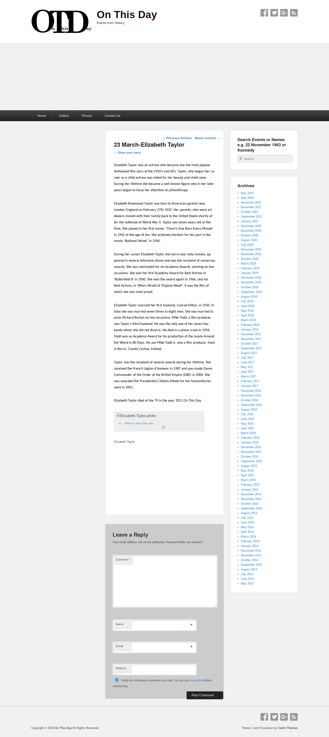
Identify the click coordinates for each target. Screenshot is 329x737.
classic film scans (144, 423)
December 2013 (251, 550)
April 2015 (247, 475)
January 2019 (249, 273)
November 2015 (251, 451)
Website (121, 668)
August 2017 (249, 353)
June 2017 (247, 362)
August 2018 (249, 296)
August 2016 (249, 409)
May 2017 (247, 367)
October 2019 (249, 258)
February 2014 (250, 541)
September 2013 (251, 564)
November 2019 (251, 254)
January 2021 (249, 221)
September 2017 (251, 348)
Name (119, 624)
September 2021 (251, 216)
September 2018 (251, 292)
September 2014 (251, 508)
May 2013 (247, 583)
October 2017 (249, 343)
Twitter (274, 13)
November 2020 (251, 230)
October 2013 (249, 560)
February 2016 (250, 437)
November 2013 (251, 555)
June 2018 (247, 306)
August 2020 (249, 240)
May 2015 (247, 470)
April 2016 (247, 428)
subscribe (196, 680)
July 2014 (247, 517)
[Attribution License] (163, 427)
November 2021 (251, 207)
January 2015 (249, 489)
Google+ (284, 13)
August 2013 (249, 569)
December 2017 (251, 334)
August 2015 (249, 466)
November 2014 (251, 499)
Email (119, 646)
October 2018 (249, 287)
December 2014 (251, 494)
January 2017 (249, 386)
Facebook (264, 13)
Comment (123, 559)
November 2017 (251, 339)
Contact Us (112, 115)
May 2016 (247, 423)
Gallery (64, 115)
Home (42, 115)
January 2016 (249, 442)
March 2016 (248, 433)
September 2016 (251, 405)
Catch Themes (288, 728)
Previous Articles (177, 138)
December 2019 (251, 249)
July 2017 (247, 357)
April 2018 (247, 315)
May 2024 (247, 193)
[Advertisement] (164, 76)
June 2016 (247, 419)
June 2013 (247, 578)
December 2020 (251, 226)
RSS (294, 13)
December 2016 (251, 390)
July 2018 (247, 301)
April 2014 (247, 532)
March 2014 (248, 536)
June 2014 (247, 522)
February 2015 (250, 484)
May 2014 (247, 527)
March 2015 (248, 480)
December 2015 (251, 447)
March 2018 (248, 320)
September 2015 (251, 461)
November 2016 (251, 395)
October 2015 (249, 456)
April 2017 (247, 371)
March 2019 (248, 263)
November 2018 (251, 282)
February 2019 (250, 268)
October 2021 (249, 212)
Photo (128, 423)
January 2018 (249, 329)
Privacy (87, 115)
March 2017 (248, 376)
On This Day (127, 14)
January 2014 (249, 546)
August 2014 (249, 513)
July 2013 (247, 574)
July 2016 (247, 414)
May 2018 (247, 310)
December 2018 (251, 277)
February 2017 (250, 381)
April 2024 (247, 197)
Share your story (129, 152)
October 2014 (249, 503)
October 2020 (249, 235)
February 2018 (250, 324)
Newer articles (207, 138)
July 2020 (247, 244)
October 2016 (249, 400)
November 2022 (251, 202)
